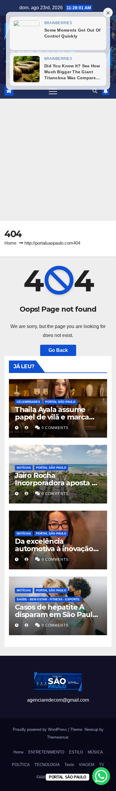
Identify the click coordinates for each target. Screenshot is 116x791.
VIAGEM (86, 764)
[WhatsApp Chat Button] (101, 776)
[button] (95, 91)
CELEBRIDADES (28, 401)
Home (10, 242)
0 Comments (55, 428)
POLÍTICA (21, 764)
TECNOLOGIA (47, 764)
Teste (69, 764)
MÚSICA (95, 752)
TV (101, 764)
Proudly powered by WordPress (40, 729)
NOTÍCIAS (24, 467)
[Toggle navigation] (53, 91)
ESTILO (76, 752)
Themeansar (57, 737)
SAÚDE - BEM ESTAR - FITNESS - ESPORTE (48, 599)
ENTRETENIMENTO (46, 752)
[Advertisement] (58, 160)
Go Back (58, 350)
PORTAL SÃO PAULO (60, 401)
